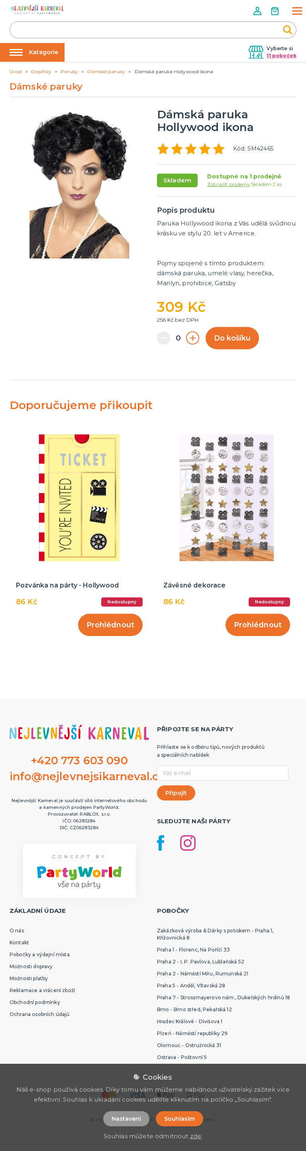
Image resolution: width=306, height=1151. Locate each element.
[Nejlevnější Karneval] (37, 10)
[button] (258, 11)
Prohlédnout (110, 625)
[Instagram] (188, 843)
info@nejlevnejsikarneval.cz (87, 776)
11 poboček (281, 56)
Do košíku (232, 338)
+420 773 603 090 (79, 760)
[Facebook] (160, 843)
